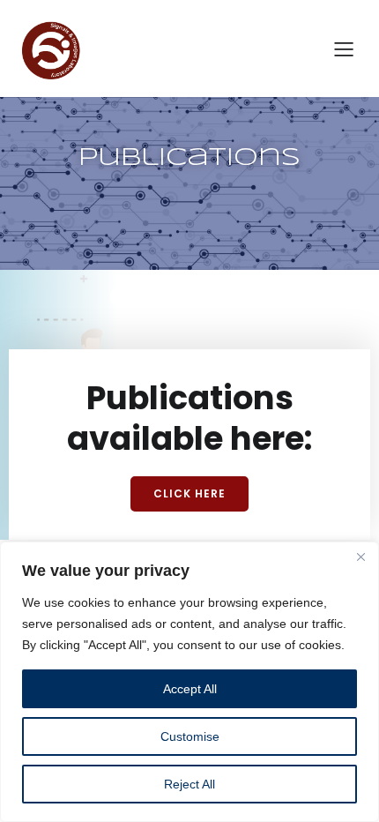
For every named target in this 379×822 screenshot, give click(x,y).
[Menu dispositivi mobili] (344, 48)
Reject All (189, 784)
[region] (189, 682)
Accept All (190, 689)
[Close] (360, 556)
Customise (189, 736)
